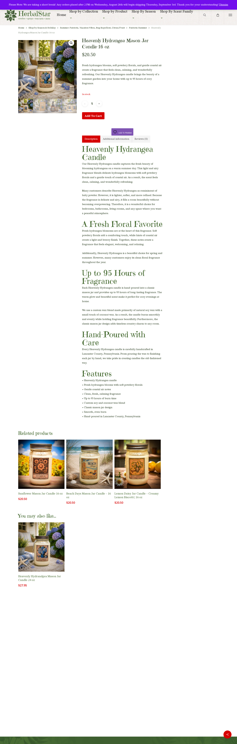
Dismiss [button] (223, 5)
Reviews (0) (141, 139)
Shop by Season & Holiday (42, 28)
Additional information (116, 139)
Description (91, 139)
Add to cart (93, 116)
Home (21, 28)
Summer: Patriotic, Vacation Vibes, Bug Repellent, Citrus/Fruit (92, 28)
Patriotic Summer (138, 28)
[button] (230, 15)
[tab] (91, 139)
